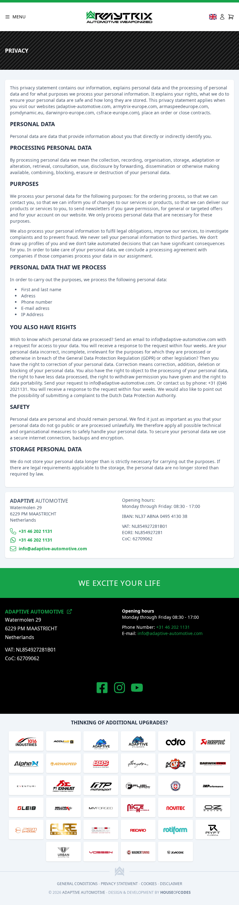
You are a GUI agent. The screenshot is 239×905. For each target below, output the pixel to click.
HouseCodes (175, 892)
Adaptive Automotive (83, 892)
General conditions (77, 883)
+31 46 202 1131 (173, 627)
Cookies (149, 883)
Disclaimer (171, 883)
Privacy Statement (119, 883)
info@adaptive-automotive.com (170, 633)
